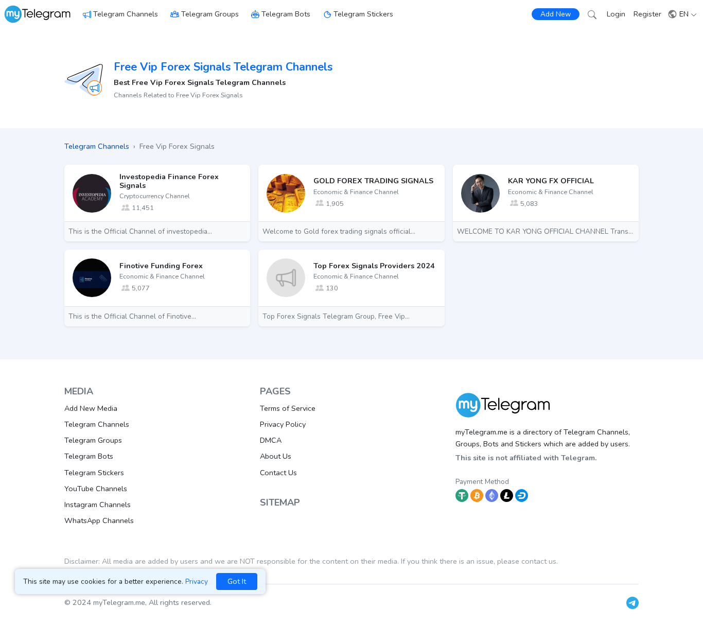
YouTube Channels (95, 488)
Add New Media (90, 408)
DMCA (271, 440)
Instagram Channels (97, 504)
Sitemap (280, 502)
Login (616, 14)
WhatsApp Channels (99, 520)
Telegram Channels (125, 14)
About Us (275, 456)
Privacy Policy (283, 424)
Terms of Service (287, 408)
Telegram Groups (210, 14)
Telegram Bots (285, 14)
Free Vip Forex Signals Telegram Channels (223, 67)
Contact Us (278, 472)
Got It (236, 581)
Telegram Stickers (363, 14)
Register (647, 14)
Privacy (196, 581)
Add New (555, 14)
